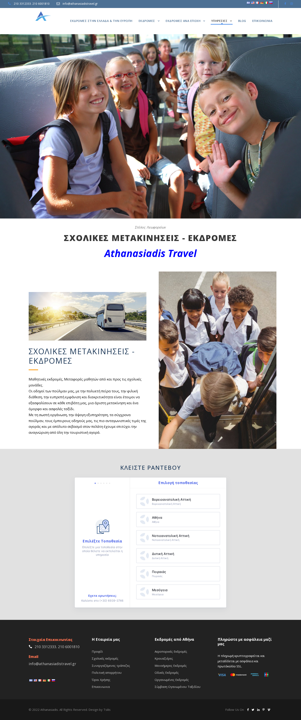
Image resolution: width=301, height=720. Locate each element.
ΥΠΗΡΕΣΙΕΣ (219, 21)
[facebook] (285, 4)
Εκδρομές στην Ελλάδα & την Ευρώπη (101, 21)
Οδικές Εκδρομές (167, 672)
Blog (242, 21)
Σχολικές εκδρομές (105, 658)
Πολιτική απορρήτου (107, 672)
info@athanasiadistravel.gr (80, 4)
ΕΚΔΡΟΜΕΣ (147, 21)
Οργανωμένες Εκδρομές (172, 680)
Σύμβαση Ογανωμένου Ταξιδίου (177, 687)
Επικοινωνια (262, 21)
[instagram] (291, 4)
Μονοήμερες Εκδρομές (171, 665)
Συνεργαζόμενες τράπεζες (111, 665)
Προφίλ (97, 651)
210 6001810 (41, 4)
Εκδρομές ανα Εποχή (183, 21)
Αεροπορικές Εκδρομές (171, 651)
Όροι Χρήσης (101, 680)
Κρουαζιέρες (164, 658)
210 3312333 (22, 4)
